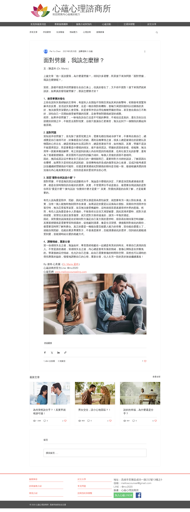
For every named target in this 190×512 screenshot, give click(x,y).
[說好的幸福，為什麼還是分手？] (140, 393)
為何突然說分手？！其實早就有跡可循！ (49, 411)
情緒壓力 (73, 32)
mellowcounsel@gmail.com (136, 483)
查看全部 (156, 376)
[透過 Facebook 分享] (45, 352)
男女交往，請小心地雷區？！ (94, 410)
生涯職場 (60, 32)
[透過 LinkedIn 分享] (58, 352)
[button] (38, 24)
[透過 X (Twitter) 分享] (51, 352)
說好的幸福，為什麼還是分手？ (138, 411)
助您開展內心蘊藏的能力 (66, 14)
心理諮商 (87, 32)
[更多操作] (144, 51)
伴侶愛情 (47, 32)
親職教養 (100, 32)
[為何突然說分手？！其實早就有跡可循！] (50, 393)
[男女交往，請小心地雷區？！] (95, 393)
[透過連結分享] (65, 352)
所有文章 (33, 32)
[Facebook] (138, 495)
